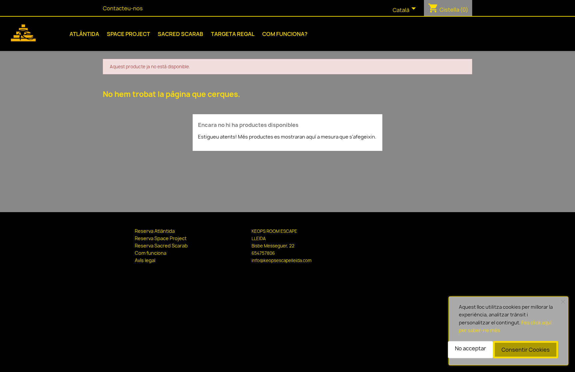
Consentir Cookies (525, 349)
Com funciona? (284, 34)
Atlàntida (84, 34)
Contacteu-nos (123, 8)
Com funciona (150, 253)
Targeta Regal (233, 34)
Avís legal (145, 260)
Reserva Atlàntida (155, 231)
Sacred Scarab (180, 34)
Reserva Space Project (161, 238)
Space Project (128, 34)
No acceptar (470, 348)
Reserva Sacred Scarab (161, 245)
